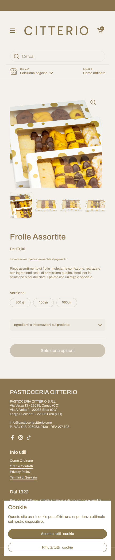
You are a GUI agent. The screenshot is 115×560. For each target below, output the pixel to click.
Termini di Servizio (23, 477)
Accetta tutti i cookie (57, 534)
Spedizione (35, 259)
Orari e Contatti (21, 466)
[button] (100, 30)
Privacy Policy (20, 472)
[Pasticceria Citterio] (56, 30)
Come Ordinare (21, 460)
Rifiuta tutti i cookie (57, 547)
